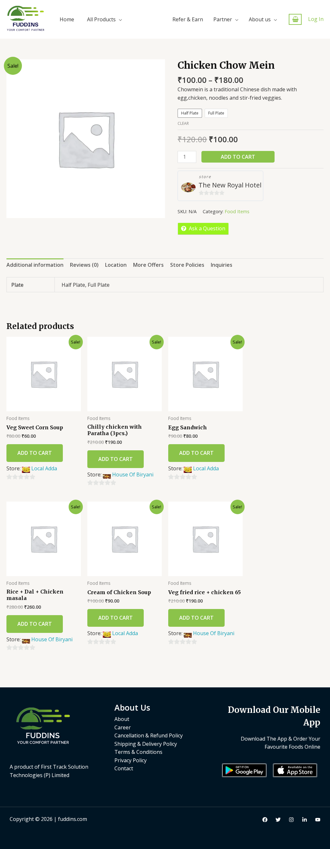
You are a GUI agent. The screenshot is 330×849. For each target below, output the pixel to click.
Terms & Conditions (138, 751)
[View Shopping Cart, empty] (295, 19)
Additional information (34, 264)
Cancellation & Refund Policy (148, 735)
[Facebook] (264, 819)
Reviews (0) (84, 264)
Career (122, 727)
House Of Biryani (132, 474)
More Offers (148, 264)
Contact (123, 768)
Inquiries (221, 264)
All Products (101, 19)
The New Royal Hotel (230, 185)
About (121, 719)
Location (116, 264)
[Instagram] (291, 819)
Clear (183, 123)
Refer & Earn (187, 19)
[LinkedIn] (304, 819)
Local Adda (44, 468)
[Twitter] (278, 819)
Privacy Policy (130, 760)
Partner (222, 19)
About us (260, 19)
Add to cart (238, 156)
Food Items (237, 211)
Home (67, 19)
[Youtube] (317, 819)
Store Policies (187, 264)
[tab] (34, 265)
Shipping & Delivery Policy (145, 743)
